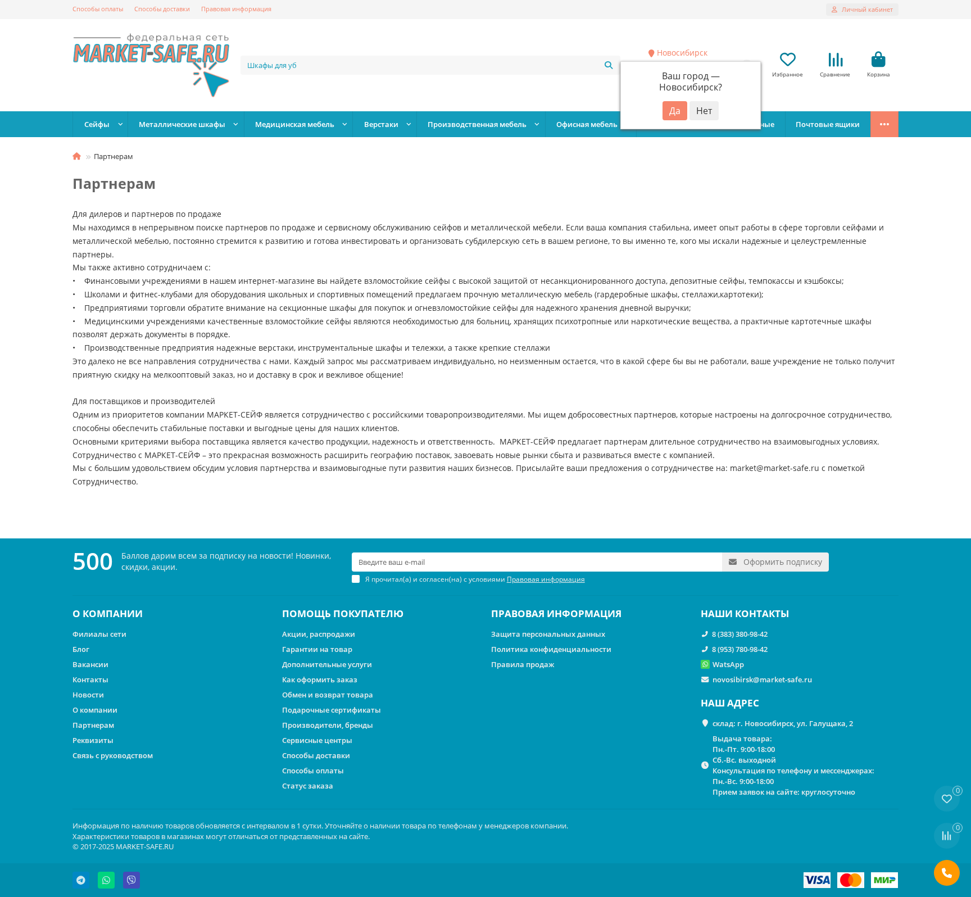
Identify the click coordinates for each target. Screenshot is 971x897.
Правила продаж (522, 664)
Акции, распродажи (318, 634)
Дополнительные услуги (327, 664)
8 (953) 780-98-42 (740, 649)
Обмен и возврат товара (327, 695)
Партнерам (93, 725)
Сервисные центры (317, 740)
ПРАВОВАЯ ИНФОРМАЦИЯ (556, 613)
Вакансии (90, 664)
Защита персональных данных (548, 634)
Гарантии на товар (317, 649)
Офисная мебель (587, 124)
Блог (80, 649)
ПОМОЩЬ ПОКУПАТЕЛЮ (342, 613)
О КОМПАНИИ (107, 613)
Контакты (90, 679)
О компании (94, 710)
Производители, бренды (327, 725)
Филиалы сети (99, 634)
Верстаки (381, 124)
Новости (88, 695)
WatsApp (728, 664)
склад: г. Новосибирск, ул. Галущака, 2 (783, 723)
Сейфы (97, 124)
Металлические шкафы (182, 124)
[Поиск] (608, 65)
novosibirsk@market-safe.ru (762, 679)
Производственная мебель (477, 124)
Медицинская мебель (294, 124)
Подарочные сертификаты (331, 710)
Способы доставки (162, 8)
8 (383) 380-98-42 (740, 634)
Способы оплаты (97, 8)
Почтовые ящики (828, 124)
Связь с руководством (112, 755)
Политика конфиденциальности (551, 649)
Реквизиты (93, 740)
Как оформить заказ (319, 679)
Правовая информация (236, 8)
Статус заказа (307, 786)
